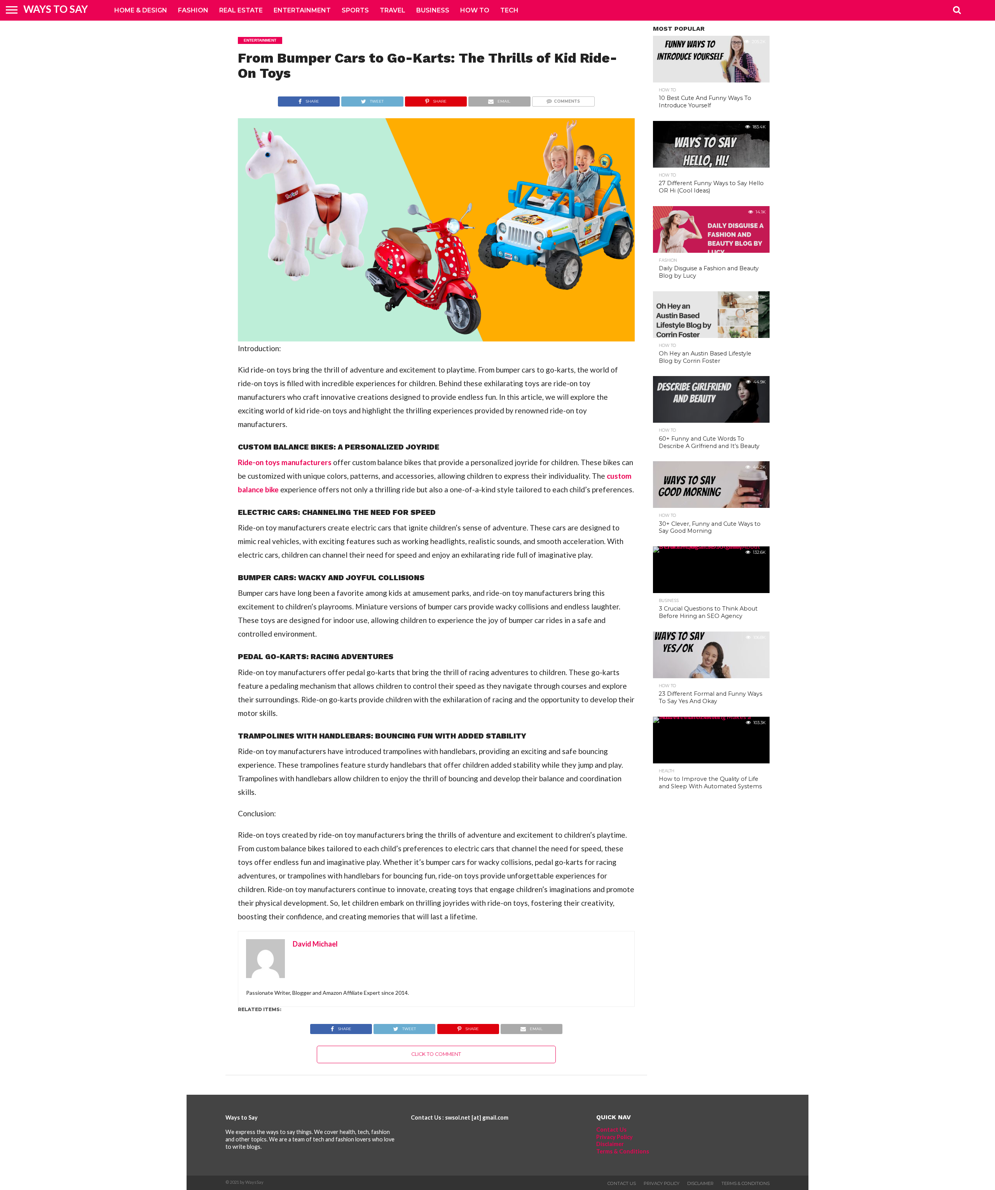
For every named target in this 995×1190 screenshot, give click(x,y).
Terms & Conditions (622, 1151)
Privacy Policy (614, 1137)
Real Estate (241, 10)
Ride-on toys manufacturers (285, 462)
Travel (392, 10)
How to (474, 10)
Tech (509, 10)
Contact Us (611, 1129)
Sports (355, 10)
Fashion (193, 10)
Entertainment (302, 10)
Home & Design (140, 10)
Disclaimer (610, 1144)
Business (432, 10)
